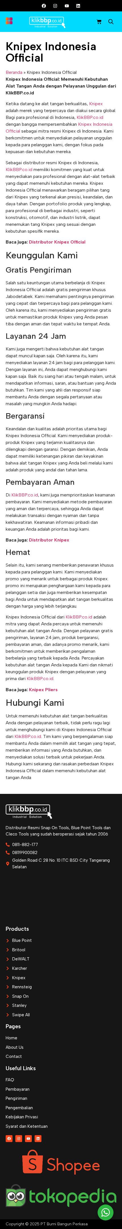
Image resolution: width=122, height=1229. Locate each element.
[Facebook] (44, 5)
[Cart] (99, 22)
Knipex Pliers (43, 689)
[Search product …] (110, 22)
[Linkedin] (78, 5)
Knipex (96, 103)
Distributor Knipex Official (57, 242)
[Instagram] (55, 5)
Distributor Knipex (49, 540)
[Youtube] (66, 5)
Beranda (14, 72)
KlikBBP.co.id (90, 117)
